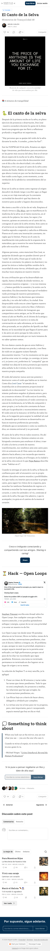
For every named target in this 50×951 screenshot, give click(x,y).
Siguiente (40, 805)
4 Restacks (30, 788)
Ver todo (8, 903)
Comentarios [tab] (8, 822)
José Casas (16, 383)
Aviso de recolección (41, 940)
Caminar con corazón (11, 876)
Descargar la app (35, 944)
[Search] (45, 851)
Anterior (9, 805)
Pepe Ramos (34, 461)
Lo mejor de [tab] (8, 852)
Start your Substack (18, 944)
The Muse (21, 210)
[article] (25, 863)
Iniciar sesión (42, 3)
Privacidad (21, 940)
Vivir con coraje (10, 873)
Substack (15, 948)
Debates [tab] (26, 852)
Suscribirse (30, 3)
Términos (30, 940)
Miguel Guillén (13, 24)
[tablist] (13, 821)
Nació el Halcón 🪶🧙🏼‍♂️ (13, 888)
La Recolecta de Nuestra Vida (14, 861)
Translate (7, 10)
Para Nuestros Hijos (12, 858)
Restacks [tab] (19, 822)
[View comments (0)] (13, 32)
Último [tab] (18, 852)
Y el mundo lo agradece (12, 891)
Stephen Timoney (10, 614)
